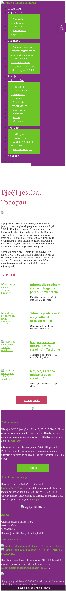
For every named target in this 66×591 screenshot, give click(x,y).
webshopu (16, 440)
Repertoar (15, 12)
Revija (12, 76)
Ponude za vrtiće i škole (20, 60)
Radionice (20, 138)
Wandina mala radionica (22, 143)
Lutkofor (19, 134)
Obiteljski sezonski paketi (22, 53)
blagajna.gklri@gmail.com (14, 488)
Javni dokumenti (18, 119)
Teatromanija (22, 149)
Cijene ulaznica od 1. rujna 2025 (23, 68)
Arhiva (17, 26)
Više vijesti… (32, 400)
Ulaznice (14, 41)
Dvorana (19, 98)
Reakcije (19, 102)
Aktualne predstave (18, 21)
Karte (33, 468)
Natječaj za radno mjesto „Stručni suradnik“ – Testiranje (45, 345)
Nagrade (19, 106)
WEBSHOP (15, 9)
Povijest (18, 87)
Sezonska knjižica (18, 32)
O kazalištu (16, 80)
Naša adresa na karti (11, 539)
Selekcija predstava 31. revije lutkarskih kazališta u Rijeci (45, 317)
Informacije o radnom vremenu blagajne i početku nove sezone (45, 288)
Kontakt (13, 156)
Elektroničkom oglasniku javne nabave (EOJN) (25, 567)
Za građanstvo (23, 47)
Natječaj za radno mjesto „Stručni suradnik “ (42, 374)
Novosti (18, 113)
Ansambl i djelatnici (19, 92)
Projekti (13, 127)
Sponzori (19, 110)
